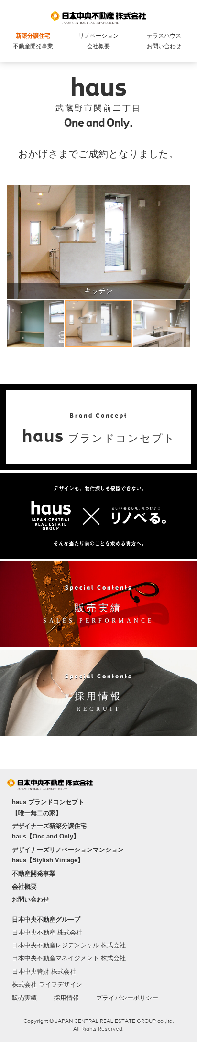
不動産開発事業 (33, 46)
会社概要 (98, 46)
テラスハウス (164, 35)
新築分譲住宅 (33, 35)
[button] (15, 241)
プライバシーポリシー (127, 997)
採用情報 (66, 997)
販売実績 (24, 997)
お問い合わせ (164, 46)
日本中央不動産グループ (46, 919)
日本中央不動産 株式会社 (47, 932)
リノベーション (98, 35)
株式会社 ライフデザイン (47, 984)
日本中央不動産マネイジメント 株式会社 (69, 958)
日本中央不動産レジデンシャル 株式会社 (69, 945)
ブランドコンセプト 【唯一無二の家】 (48, 807)
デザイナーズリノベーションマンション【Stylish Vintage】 (68, 855)
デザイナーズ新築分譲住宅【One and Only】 (49, 831)
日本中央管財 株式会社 (44, 971)
